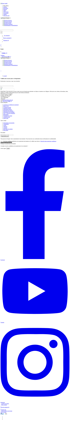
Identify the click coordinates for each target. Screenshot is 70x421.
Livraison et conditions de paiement (11, 104)
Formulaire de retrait (7, 115)
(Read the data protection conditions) (48, 141)
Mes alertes (5, 130)
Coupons (5, 127)
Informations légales (7, 109)
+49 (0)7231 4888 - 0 (7, 101)
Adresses (5, 126)
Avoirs (4, 125)
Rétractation (5, 114)
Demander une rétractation (6, 142)
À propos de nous (7, 107)
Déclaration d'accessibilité (8, 112)
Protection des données (8, 110)
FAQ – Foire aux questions (9, 113)
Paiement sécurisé (7, 108)
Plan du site (5, 118)
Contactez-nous (6, 117)
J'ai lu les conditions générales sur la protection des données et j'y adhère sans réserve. (29, 141)
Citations (2, 55)
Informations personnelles (8, 122)
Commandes (6, 124)
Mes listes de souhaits (8, 129)
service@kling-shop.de (8, 100)
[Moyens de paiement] (4, 414)
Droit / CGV (6, 106)
